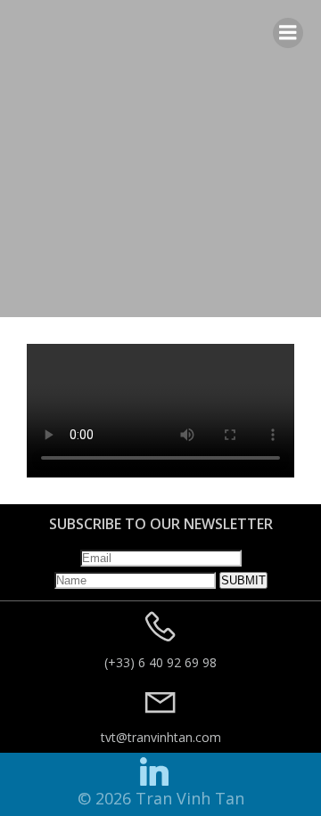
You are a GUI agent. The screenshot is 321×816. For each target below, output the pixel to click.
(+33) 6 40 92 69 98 (160, 662)
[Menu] (288, 33)
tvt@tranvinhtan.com (161, 737)
